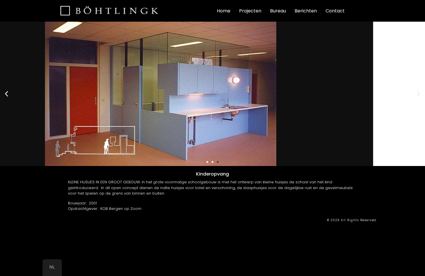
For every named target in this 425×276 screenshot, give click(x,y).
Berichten (306, 11)
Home (223, 11)
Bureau (278, 11)
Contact (335, 11)
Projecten (250, 11)
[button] (6, 94)
